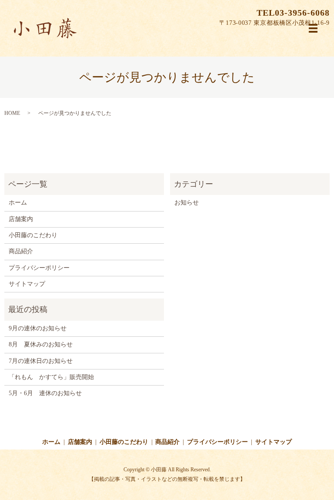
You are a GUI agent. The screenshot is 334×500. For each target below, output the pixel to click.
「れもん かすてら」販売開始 (51, 377)
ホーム (18, 202)
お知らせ (186, 202)
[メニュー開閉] (313, 28)
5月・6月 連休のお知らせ (45, 393)
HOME (12, 113)
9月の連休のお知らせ (38, 328)
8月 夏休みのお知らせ (41, 344)
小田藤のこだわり (33, 235)
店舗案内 (21, 219)
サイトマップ (27, 284)
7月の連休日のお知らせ (41, 361)
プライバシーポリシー (39, 268)
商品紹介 (21, 251)
